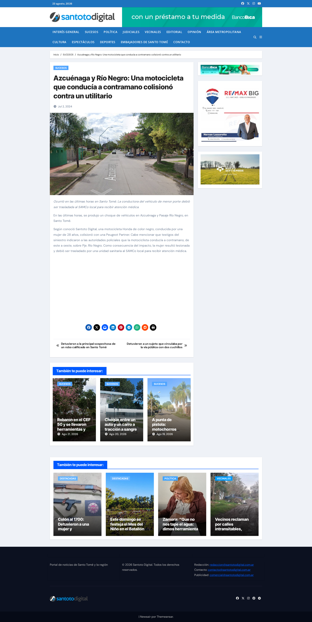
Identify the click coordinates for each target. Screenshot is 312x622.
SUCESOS (91, 32)
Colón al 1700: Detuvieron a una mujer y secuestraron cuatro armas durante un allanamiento (77, 531)
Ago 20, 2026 (117, 434)
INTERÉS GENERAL (66, 32)
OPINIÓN (194, 32)
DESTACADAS (68, 478)
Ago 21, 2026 (70, 434)
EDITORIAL (174, 32)
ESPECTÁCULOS (83, 42)
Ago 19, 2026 (165, 434)
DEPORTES (107, 42)
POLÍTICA (110, 32)
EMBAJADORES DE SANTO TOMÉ (144, 42)
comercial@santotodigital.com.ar (232, 575)
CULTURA (59, 42)
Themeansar (165, 617)
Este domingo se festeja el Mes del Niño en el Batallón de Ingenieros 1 (127, 526)
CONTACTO (181, 42)
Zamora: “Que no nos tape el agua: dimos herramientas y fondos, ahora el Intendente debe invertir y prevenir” (181, 531)
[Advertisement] (122, 290)
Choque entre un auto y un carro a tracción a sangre (121, 424)
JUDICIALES (131, 32)
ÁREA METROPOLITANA (224, 32)
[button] (260, 37)
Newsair (145, 617)
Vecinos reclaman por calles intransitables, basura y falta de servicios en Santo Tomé (232, 531)
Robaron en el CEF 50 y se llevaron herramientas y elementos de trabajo (73, 429)
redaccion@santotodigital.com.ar (232, 565)
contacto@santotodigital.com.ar (229, 570)
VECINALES (153, 32)
